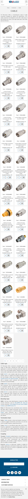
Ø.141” (5, 391)
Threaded (8, 436)
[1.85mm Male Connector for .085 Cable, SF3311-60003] (7, 55)
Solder (6, 420)
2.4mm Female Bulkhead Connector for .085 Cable (7, 93)
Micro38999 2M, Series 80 (21, 402)
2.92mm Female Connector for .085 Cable (7, 250)
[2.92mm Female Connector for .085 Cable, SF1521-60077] (7, 239)
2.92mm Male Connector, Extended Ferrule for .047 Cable (7, 325)
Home (8, 7)
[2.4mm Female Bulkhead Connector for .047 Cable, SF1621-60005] (21, 55)
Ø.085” (5, 383)
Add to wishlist (4, 177)
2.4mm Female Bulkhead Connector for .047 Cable (21, 67)
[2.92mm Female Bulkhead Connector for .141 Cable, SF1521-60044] (21, 187)
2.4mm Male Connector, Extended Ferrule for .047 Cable (21, 145)
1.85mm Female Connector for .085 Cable (7, 41)
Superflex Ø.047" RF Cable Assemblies (9, 378)
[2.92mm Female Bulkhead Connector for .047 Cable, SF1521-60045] (7, 187)
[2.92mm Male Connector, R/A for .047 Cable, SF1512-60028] (21, 314)
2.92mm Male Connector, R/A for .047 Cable (21, 325)
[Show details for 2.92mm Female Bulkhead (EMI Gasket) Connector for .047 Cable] (7, 159)
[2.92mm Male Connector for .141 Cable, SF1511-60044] (7, 289)
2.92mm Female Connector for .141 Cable (20, 250)
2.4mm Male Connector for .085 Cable (7, 144)
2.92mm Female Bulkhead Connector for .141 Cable (21, 198)
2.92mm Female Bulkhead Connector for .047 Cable (7, 198)
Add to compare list (5, 46)
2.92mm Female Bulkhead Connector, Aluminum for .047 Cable (7, 224)
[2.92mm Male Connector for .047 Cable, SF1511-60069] (7, 264)
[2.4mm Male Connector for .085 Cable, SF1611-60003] (7, 133)
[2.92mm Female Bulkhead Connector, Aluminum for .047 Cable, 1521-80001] (7, 213)
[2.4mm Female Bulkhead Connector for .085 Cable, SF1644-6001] (7, 81)
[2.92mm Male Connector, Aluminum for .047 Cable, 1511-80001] (21, 289)
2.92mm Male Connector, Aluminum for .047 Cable (21, 300)
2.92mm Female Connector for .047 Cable (20, 224)
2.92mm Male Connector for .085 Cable (21, 275)
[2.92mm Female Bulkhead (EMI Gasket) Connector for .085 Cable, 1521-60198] (21, 159)
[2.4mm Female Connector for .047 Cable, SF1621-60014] (21, 81)
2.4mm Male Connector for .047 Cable (20, 118)
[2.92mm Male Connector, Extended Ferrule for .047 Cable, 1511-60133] (7, 314)
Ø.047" (5, 374)
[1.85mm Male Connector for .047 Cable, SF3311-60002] (21, 29)
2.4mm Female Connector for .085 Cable (7, 119)
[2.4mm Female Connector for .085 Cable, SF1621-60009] (7, 107)
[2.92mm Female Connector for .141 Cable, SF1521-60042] (21, 239)
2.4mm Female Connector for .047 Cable (20, 93)
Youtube (15, 472)
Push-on (8, 444)
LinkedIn (19, 472)
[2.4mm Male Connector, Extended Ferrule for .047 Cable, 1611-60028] (21, 133)
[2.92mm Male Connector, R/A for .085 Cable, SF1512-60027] (7, 340)
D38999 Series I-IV (11, 405)
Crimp (5, 425)
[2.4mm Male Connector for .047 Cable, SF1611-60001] (21, 107)
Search (26, 4)
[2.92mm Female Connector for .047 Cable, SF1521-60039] (21, 213)
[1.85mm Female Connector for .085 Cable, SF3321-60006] (7, 29)
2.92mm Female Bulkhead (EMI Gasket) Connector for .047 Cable (7, 171)
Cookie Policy (11, 496)
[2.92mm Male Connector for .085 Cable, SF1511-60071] (21, 264)
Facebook (8, 472)
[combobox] (12, 4)
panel (21, 407)
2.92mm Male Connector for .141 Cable (7, 300)
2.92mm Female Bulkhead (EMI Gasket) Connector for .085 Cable (20, 171)
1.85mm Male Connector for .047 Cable (21, 40)
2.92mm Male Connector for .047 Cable (7, 275)
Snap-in (2, 412)
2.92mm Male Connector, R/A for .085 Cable (7, 351)
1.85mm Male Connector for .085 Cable (7, 66)
